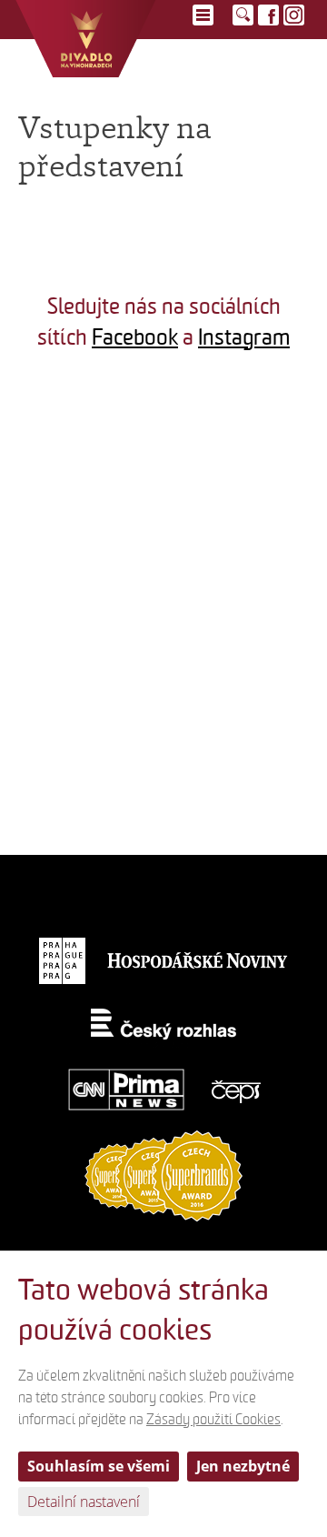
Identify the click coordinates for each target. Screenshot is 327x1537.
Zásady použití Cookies (213, 1420)
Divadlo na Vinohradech (85, 38)
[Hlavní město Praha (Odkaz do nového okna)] (62, 959)
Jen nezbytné (243, 1466)
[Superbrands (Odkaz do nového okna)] (163, 1175)
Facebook (135, 337)
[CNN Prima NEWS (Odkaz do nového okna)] (126, 1089)
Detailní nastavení (83, 1502)
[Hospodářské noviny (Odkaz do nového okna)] (198, 959)
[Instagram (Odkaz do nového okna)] (293, 15)
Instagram (244, 337)
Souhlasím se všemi (98, 1466)
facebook (268, 15)
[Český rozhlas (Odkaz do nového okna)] (164, 1024)
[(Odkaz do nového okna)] (82, 445)
